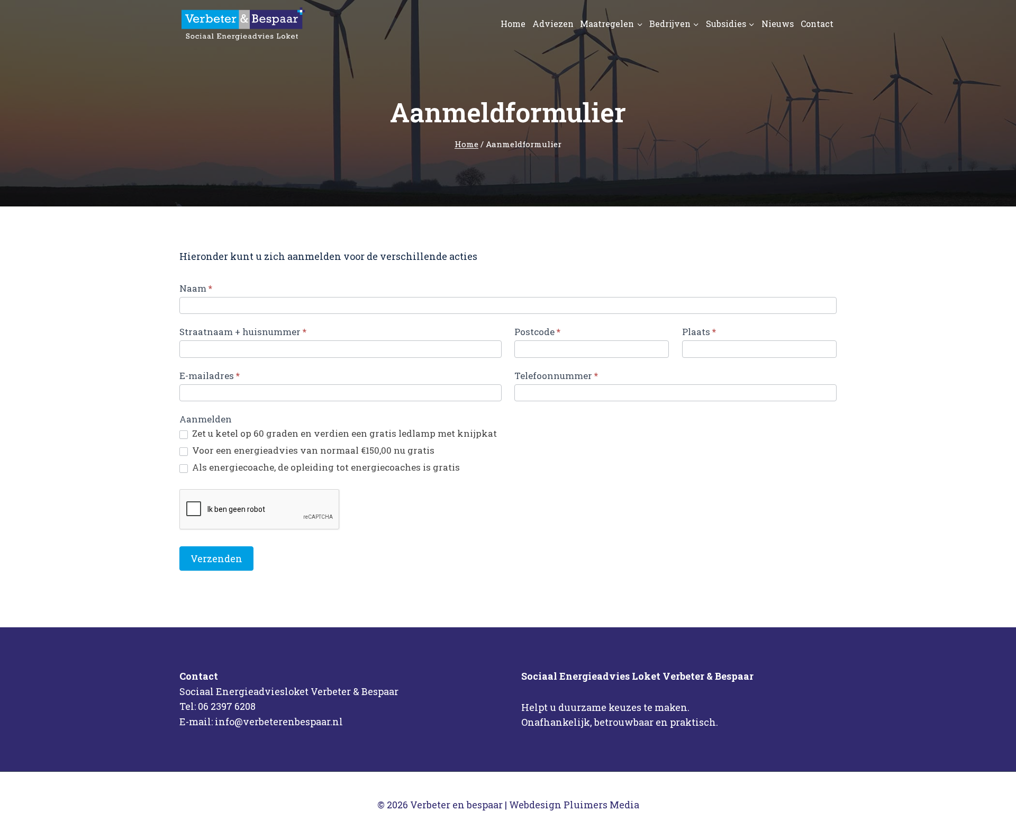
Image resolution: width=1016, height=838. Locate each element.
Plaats (699, 332)
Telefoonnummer (556, 376)
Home (513, 23)
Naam (195, 288)
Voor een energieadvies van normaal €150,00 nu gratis (312, 450)
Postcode (537, 332)
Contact (817, 23)
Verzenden (216, 558)
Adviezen (553, 23)
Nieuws (777, 23)
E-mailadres (209, 376)
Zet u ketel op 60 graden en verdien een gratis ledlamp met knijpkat (343, 433)
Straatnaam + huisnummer (242, 332)
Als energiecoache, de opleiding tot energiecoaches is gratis (325, 467)
